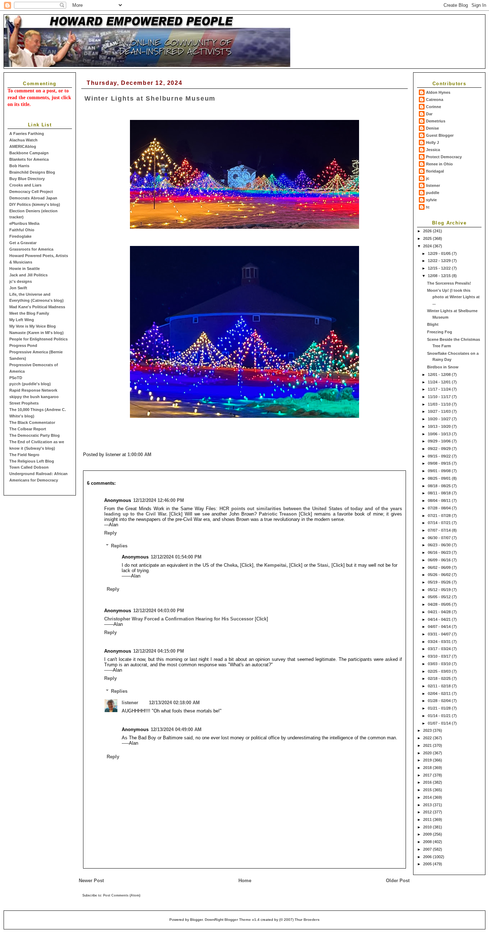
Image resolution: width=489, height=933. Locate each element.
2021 (428, 745)
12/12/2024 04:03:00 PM (158, 610)
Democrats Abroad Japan (33, 198)
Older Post (398, 880)
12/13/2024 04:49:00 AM (176, 729)
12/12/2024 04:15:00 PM (158, 651)
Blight (433, 324)
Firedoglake (20, 236)
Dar (429, 114)
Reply (110, 533)
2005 (428, 864)
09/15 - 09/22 (440, 456)
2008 (428, 842)
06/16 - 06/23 (440, 552)
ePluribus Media (24, 223)
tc (428, 207)
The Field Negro (24, 455)
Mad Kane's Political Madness (37, 307)
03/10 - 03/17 (440, 656)
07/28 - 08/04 (440, 508)
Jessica (433, 150)
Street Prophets (24, 403)
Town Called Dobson (29, 467)
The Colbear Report (27, 429)
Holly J (432, 142)
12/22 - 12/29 (440, 260)
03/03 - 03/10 (440, 664)
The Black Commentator (32, 422)
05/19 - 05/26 (440, 582)
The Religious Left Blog (31, 461)
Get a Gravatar (23, 243)
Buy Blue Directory (27, 179)
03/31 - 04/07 (440, 634)
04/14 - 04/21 (440, 619)
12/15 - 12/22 (440, 268)
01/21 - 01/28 (440, 708)
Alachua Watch (23, 140)
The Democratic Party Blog (34, 435)
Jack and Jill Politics (28, 275)
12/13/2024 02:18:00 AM (174, 702)
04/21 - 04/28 (440, 612)
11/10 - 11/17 (440, 397)
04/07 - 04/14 (440, 626)
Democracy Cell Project (31, 191)
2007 (428, 849)
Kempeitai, (276, 565)
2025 (428, 238)
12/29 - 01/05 (440, 253)
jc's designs (20, 281)
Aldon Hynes (438, 92)
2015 (428, 790)
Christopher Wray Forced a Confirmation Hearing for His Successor (178, 619)
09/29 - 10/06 (440, 441)
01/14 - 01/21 (440, 716)
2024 (428, 246)
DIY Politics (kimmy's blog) (34, 204)
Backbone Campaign (29, 153)
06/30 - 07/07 (440, 538)
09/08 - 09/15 (440, 463)
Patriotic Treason (278, 514)
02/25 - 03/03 (440, 671)
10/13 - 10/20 (440, 426)
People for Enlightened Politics (38, 339)
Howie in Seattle (24, 268)
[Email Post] (153, 454)
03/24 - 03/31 (440, 641)
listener (433, 185)
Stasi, (323, 565)
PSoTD (15, 378)
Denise (432, 128)
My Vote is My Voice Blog (32, 326)
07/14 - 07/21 (440, 523)
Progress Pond (23, 345)
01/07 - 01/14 (440, 723)
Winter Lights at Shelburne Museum (150, 98)
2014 (428, 797)
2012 (428, 812)
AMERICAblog (22, 146)
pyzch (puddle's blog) (30, 384)
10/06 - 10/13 (440, 434)
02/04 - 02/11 (440, 693)
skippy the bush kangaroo (34, 397)
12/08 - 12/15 (440, 276)
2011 (428, 819)
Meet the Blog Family (29, 313)
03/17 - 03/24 (440, 649)
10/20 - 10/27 (440, 419)
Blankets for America (29, 159)
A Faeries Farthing (26, 133)
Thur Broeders (307, 920)
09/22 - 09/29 (440, 448)
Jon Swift (18, 288)
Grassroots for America (31, 249)
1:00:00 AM (139, 454)
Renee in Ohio (439, 164)
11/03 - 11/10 (440, 404)
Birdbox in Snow (443, 367)
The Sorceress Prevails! (449, 283)
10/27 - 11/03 (440, 411)
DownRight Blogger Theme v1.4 (232, 920)
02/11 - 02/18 (440, 686)
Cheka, (231, 565)
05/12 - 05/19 (440, 590)
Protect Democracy (444, 157)
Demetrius (435, 121)
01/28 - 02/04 (440, 700)
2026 (428, 231)
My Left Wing (21, 320)
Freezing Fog (439, 332)
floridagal (435, 171)
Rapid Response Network (33, 390)
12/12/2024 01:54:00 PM (176, 557)
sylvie (431, 200)
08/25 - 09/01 (440, 478)
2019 (428, 760)
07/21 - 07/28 (440, 515)
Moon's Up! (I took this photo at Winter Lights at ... (453, 296)
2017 (428, 775)
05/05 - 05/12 (440, 597)
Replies (119, 545)
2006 (428, 857)
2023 (428, 730)
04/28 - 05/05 (440, 604)
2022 (428, 738)
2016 (428, 782)
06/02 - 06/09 (440, 567)
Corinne (433, 107)
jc (427, 178)
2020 (428, 753)
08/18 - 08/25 (440, 486)
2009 (428, 834)
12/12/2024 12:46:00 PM (158, 500)
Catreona (434, 99)
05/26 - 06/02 (440, 574)
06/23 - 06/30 (440, 545)
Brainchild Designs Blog (32, 172)
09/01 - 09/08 (440, 471)
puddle (432, 192)
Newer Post (91, 880)
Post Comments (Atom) (121, 895)
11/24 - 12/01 (440, 382)
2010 (428, 827)
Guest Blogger (440, 135)
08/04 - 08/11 (440, 500)
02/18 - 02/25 (440, 678)
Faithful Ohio (21, 230)
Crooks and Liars (25, 185)
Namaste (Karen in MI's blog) (36, 332)
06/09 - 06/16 (440, 560)
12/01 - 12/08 (440, 374)
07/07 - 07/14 (440, 530)
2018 (428, 767)
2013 (428, 805)
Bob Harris (19, 166)
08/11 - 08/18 (440, 493)
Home (244, 880)
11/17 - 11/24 (440, 389)
